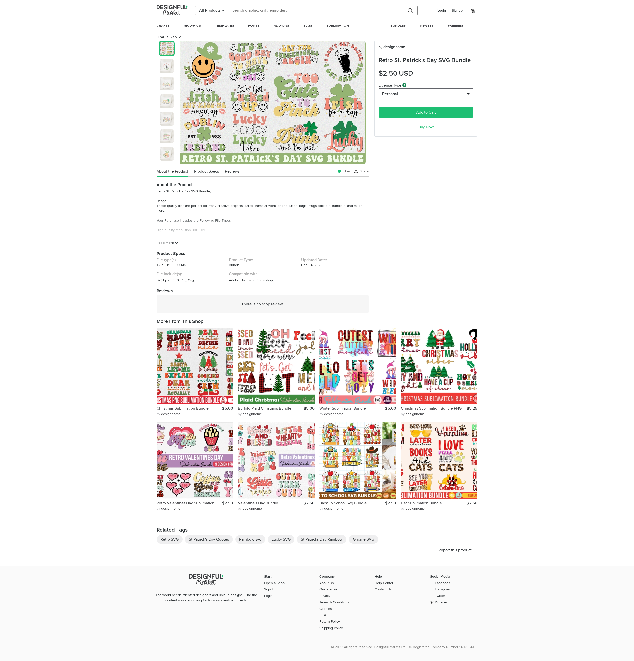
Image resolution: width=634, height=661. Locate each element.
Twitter (440, 596)
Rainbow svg (250, 539)
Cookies (325, 609)
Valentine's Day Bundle (258, 503)
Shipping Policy (331, 628)
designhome (392, 47)
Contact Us (383, 589)
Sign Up (270, 589)
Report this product (455, 550)
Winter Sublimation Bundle (342, 408)
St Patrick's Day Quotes (209, 539)
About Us (326, 583)
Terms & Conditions (334, 602)
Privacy (324, 596)
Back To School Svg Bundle (343, 503)
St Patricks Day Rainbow (322, 539)
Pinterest (442, 602)
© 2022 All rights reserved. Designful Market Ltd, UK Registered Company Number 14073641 (402, 647)
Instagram (442, 589)
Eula (322, 615)
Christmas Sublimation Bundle (183, 408)
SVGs (177, 37)
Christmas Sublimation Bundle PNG (431, 408)
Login (441, 10)
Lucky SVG (281, 539)
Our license (328, 589)
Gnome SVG (363, 539)
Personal (390, 93)
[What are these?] (404, 85)
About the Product (172, 171)
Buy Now (426, 127)
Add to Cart (426, 112)
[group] (273, 102)
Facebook (442, 583)
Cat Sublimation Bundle (421, 503)
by (168, 414)
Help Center (384, 583)
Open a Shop (274, 583)
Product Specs (206, 171)
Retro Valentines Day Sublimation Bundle (189, 503)
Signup (457, 10)
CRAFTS (163, 37)
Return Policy (329, 621)
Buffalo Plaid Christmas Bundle (264, 408)
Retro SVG (169, 539)
